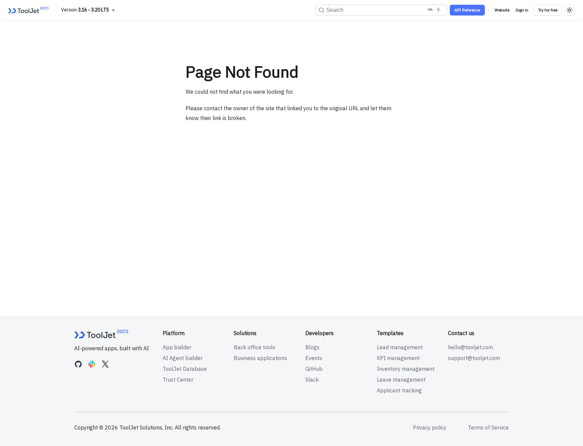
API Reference (467, 9)
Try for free (547, 9)
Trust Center (178, 379)
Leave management (401, 379)
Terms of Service (488, 427)
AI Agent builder (182, 358)
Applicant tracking (399, 390)
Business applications (260, 358)
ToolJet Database (185, 368)
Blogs (312, 347)
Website (502, 9)
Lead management (400, 347)
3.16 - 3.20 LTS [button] (93, 10)
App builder (177, 347)
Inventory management (406, 368)
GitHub (314, 368)
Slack (312, 379)
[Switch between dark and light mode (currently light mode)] (569, 10)
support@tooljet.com (474, 358)
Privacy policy (429, 427)
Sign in (522, 9)
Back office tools (254, 347)
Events (313, 358)
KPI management (398, 358)
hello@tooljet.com (470, 347)
